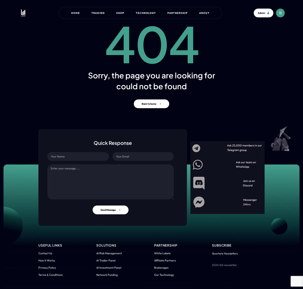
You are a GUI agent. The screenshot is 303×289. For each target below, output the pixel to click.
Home (75, 13)
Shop (120, 13)
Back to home (149, 103)
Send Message (108, 209)
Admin (261, 13)
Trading (98, 13)
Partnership (177, 13)
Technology (146, 13)
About (204, 13)
